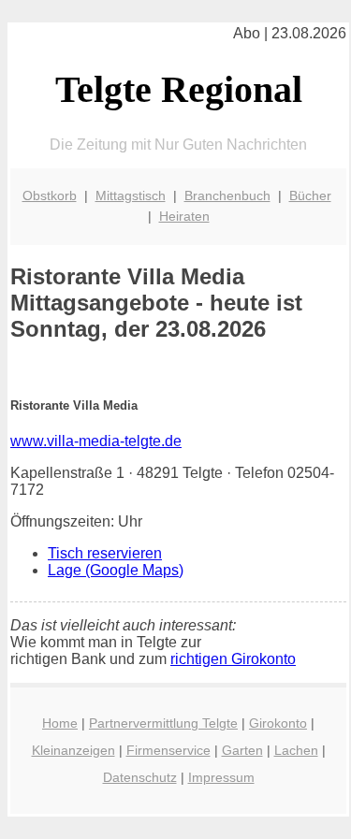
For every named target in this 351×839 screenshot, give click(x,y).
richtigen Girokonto (233, 659)
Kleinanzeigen (73, 750)
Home (60, 723)
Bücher (310, 195)
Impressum (221, 777)
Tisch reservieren (105, 553)
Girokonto (278, 723)
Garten (242, 750)
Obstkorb (49, 195)
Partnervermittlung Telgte (163, 723)
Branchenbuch (227, 195)
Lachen (296, 750)
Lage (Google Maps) (115, 570)
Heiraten (184, 216)
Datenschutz (140, 777)
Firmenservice (168, 750)
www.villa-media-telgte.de (96, 441)
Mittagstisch (130, 195)
